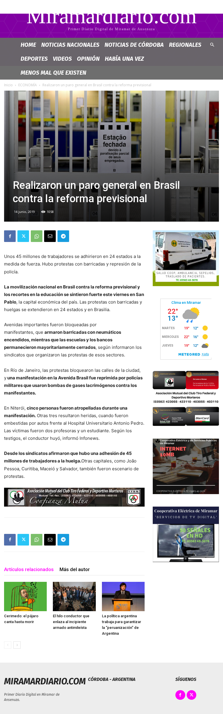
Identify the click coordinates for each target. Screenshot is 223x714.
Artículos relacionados (29, 569)
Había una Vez (124, 58)
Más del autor (75, 569)
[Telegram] (63, 236)
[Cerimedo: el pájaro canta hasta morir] (25, 596)
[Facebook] (10, 236)
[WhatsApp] (36, 236)
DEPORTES (34, 58)
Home (28, 44)
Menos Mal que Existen (53, 72)
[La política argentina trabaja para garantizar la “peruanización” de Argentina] (123, 596)
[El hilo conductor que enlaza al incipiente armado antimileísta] (74, 596)
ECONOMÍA (27, 84)
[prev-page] (7, 645)
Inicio (8, 84)
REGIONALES (185, 44)
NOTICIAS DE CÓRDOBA (134, 44)
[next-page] (17, 645)
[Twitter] (23, 236)
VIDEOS (62, 58)
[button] (212, 45)
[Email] (50, 236)
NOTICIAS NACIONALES (70, 44)
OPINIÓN (88, 58)
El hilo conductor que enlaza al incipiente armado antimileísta (71, 622)
